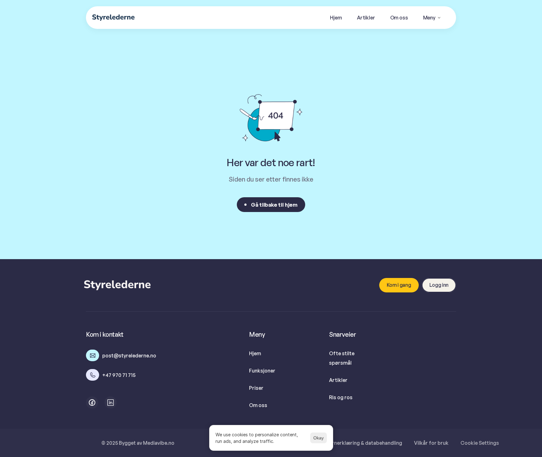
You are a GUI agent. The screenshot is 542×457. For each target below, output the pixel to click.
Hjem (255, 353)
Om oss (258, 405)
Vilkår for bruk (431, 443)
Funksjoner (262, 370)
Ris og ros (341, 397)
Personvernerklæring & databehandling (356, 443)
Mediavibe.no (158, 443)
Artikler (338, 380)
